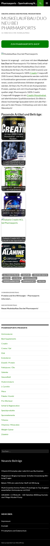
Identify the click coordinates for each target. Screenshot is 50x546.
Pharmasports (29, 281)
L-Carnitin (5, 386)
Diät (3, 353)
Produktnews (34, 14)
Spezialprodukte (8, 410)
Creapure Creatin (40, 275)
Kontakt (4, 526)
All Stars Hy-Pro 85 (11, 275)
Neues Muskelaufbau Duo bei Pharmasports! (19, 306)
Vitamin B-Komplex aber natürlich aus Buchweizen (22, 471)
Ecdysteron (6, 358)
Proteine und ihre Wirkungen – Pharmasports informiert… (20, 295)
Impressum (6, 521)
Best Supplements (8, 339)
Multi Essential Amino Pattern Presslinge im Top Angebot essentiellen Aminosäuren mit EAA (25, 489)
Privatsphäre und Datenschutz (13, 531)
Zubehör (5, 434)
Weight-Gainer (7, 429)
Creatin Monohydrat (36, 95)
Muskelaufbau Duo (11, 281)
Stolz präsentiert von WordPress (12, 543)
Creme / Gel (6, 348)
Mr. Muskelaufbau (21, 33)
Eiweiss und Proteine (18, 14)
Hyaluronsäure (7, 382)
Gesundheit (6, 377)
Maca (3, 391)
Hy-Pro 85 (17, 278)
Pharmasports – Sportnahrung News (19, 3)
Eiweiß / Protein (8, 363)
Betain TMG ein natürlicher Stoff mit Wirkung (20, 483)
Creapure (26, 275)
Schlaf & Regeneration (10, 406)
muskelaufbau (30, 278)
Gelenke (4, 372)
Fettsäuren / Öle (8, 367)
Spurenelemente (8, 415)
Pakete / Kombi (7, 396)
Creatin (4, 14)
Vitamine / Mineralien (10, 425)
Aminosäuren (7, 334)
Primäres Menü (47, 3)
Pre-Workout (6, 401)
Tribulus (4, 420)
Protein (42, 281)
